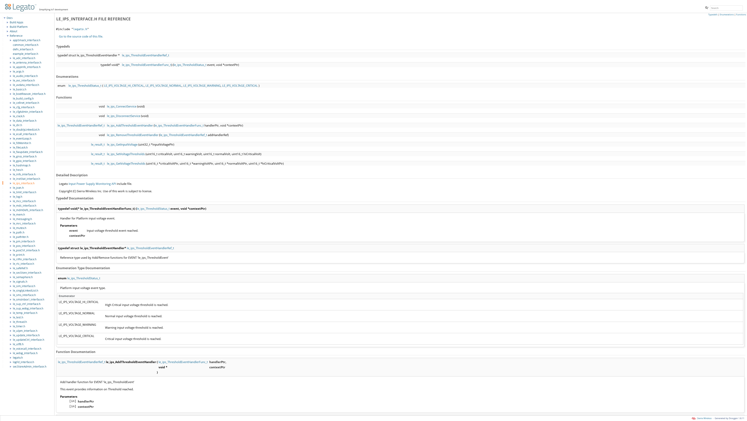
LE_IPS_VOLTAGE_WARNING (202, 85)
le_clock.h (19, 116)
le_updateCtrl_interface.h (28, 340)
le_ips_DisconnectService (123, 116)
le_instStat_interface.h (26, 179)
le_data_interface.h (24, 120)
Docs (10, 18)
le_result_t (98, 144)
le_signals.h (20, 281)
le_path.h (18, 232)
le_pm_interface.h (24, 241)
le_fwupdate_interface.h (28, 152)
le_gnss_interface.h (25, 156)
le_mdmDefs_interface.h (28, 210)
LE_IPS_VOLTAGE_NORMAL (164, 85)
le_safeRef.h (20, 268)
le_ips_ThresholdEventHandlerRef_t (145, 55)
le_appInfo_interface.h (26, 67)
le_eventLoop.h (22, 138)
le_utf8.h (18, 344)
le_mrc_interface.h (24, 223)
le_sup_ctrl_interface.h (27, 304)
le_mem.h (19, 214)
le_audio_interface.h (25, 76)
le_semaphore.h (23, 277)
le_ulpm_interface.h (25, 331)
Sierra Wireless (704, 418)
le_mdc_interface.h (24, 205)
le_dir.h (17, 125)
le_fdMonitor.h (22, 143)
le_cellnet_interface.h (26, 103)
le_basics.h (19, 89)
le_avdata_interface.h (26, 85)
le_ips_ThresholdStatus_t (190, 65)
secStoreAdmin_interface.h (29, 366)
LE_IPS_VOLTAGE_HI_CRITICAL (124, 85)
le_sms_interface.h (24, 295)
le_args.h (18, 71)
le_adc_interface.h (24, 58)
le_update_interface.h (26, 335)
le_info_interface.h (24, 174)
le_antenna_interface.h (27, 62)
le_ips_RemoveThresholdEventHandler (132, 135)
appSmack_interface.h (26, 40)
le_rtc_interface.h (23, 264)
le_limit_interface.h (24, 192)
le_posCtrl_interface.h (26, 250)
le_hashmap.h (21, 165)
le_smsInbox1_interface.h (28, 299)
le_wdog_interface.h (25, 353)
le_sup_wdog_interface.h (28, 308)
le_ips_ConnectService (121, 106)
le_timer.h (19, 326)
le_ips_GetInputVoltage (122, 144)
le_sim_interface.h (24, 286)
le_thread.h (20, 322)
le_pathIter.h (21, 237)
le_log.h (17, 196)
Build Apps (16, 22)
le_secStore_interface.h (27, 272)
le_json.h (18, 188)
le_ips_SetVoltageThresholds (126, 154)
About (13, 31)
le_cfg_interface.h (24, 107)
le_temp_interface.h (25, 313)
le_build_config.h (23, 98)
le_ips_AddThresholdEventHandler (130, 125)
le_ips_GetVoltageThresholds (126, 163)
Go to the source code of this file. (81, 36)
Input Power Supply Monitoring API (92, 184)
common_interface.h (26, 45)
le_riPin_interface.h (25, 259)
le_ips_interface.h (24, 183)
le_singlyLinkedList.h (25, 290)
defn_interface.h (23, 49)
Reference (16, 36)
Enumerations (727, 14)
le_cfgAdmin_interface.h (28, 112)
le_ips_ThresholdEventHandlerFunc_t (146, 65)
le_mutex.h (19, 228)
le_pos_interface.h (24, 246)
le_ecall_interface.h (25, 134)
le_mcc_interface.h (24, 201)
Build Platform (19, 27)
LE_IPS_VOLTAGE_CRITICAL (240, 85)
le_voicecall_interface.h (27, 348)
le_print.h (19, 255)
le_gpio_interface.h (24, 161)
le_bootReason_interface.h (29, 94)
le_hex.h (18, 170)
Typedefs (712, 14)
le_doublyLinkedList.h (26, 129)
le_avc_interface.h (24, 80)
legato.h (18, 357)
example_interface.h (25, 54)
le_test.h (18, 317)
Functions (741, 14)
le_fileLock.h (20, 147)
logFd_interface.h (23, 362)
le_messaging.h (22, 219)
